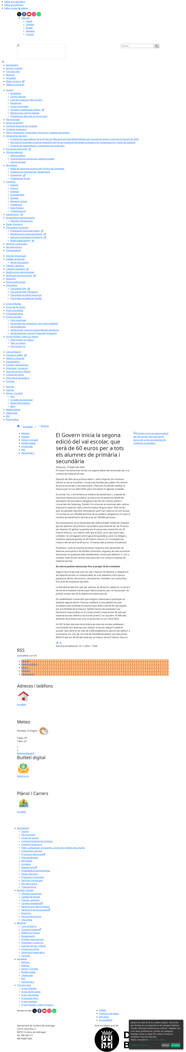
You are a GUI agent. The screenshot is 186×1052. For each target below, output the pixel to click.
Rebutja (165, 1045)
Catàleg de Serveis (30, 896)
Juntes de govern (30, 837)
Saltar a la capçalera (14, 1)
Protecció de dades (109, 1013)
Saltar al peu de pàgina (16, 8)
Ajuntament (23, 828)
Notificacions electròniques (35, 906)
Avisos (24, 667)
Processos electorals (32, 854)
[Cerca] (156, 46)
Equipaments (28, 936)
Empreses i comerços (32, 942)
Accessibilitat (105, 1020)
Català (29, 21)
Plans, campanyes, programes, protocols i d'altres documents (53, 847)
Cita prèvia (26, 919)
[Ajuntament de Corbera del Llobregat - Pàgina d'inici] (41, 51)
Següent (30, 753)
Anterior (21, 753)
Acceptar (176, 1045)
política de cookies (156, 1039)
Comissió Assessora (31, 844)
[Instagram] (34, 13)
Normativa (26, 860)
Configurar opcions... (140, 1045)
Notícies (45, 426)
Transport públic (29, 929)
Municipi (21, 923)
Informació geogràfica (33, 952)
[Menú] (3, 61)
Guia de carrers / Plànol (33, 945)
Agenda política (29, 664)
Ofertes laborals (29, 857)
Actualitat (28, 426)
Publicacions (27, 674)
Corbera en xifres (30, 949)
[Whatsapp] (39, 13)
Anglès (29, 27)
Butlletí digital (28, 443)
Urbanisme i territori (32, 851)
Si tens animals (29, 1001)
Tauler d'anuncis (29, 873)
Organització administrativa (35, 870)
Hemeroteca (27, 452)
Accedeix (21, 704)
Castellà (30, 24)
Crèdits (102, 1010)
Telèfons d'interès (30, 932)
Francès (30, 34)
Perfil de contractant (32, 880)
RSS (23, 449)
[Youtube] (29, 13)
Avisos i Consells (29, 439)
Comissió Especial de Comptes (37, 841)
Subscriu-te (23, 776)
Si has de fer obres (31, 991)
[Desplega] (35, 427)
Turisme (25, 955)
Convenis (26, 864)
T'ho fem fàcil (24, 985)
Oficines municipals (31, 893)
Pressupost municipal (32, 877)
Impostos (26, 913)
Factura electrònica (31, 916)
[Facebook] (24, 13)
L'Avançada (27, 446)
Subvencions (27, 867)
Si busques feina (29, 998)
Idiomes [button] (25, 17)
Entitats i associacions (32, 939)
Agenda (25, 436)
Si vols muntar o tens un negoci (37, 1004)
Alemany (30, 31)
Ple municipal (28, 834)
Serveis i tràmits (25, 890)
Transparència (28, 887)
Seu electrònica (29, 883)
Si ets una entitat (30, 995)
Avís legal (104, 1016)
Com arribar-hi (28, 926)
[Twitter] (19, 13)
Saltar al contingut (13, 4)
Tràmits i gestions (30, 900)
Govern (25, 831)
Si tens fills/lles (28, 988)
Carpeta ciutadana (30, 903)
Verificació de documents (34, 909)
